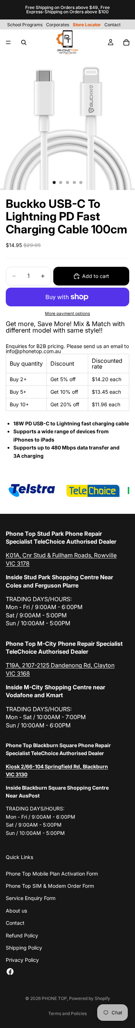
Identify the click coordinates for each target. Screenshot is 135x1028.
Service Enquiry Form (30, 898)
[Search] (24, 42)
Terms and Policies (67, 1013)
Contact (15, 923)
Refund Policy (22, 935)
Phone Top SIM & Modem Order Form (50, 886)
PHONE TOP (54, 998)
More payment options (67, 313)
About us (16, 911)
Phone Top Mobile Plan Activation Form (52, 874)
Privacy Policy (22, 960)
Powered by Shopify (89, 998)
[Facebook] (10, 971)
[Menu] (8, 42)
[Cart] (126, 42)
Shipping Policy (24, 948)
